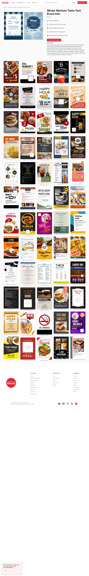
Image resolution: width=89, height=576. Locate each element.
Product (13, 2)
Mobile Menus (33, 387)
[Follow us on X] (72, 403)
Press (75, 380)
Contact (75, 385)
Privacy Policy (77, 389)
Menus (5, 7)
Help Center (55, 382)
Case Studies (56, 378)
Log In (74, 2)
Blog (54, 380)
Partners (75, 382)
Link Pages (32, 391)
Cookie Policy (9, 567)
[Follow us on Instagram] (68, 403)
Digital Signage (33, 380)
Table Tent (10, 7)
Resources (34, 2)
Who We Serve (21, 2)
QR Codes (32, 389)
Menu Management (34, 378)
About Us (76, 378)
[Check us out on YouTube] (59, 403)
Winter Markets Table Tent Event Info (21, 7)
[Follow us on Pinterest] (76, 403)
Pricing (28, 2)
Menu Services (33, 393)
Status (75, 391)
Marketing (32, 385)
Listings (32, 382)
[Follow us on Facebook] (63, 403)
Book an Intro (82, 2)
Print (54, 376)
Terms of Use (76, 387)
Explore (54, 385)
